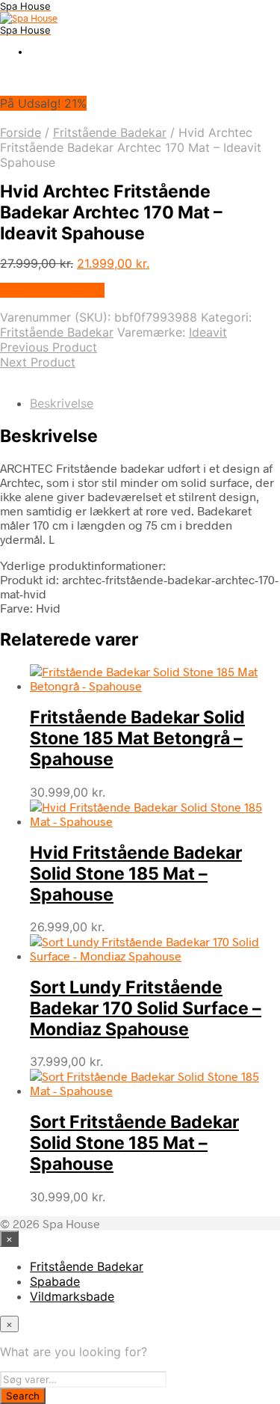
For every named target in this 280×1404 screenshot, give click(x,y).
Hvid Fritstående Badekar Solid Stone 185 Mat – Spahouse (136, 873)
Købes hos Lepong (52, 290)
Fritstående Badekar (110, 132)
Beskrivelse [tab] (61, 403)
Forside (20, 132)
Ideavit (208, 332)
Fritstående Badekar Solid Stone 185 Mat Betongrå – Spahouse (137, 738)
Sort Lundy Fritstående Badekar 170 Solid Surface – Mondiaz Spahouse (145, 1008)
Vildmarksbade (72, 1296)
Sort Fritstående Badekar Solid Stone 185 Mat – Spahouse (134, 1143)
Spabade (55, 1281)
